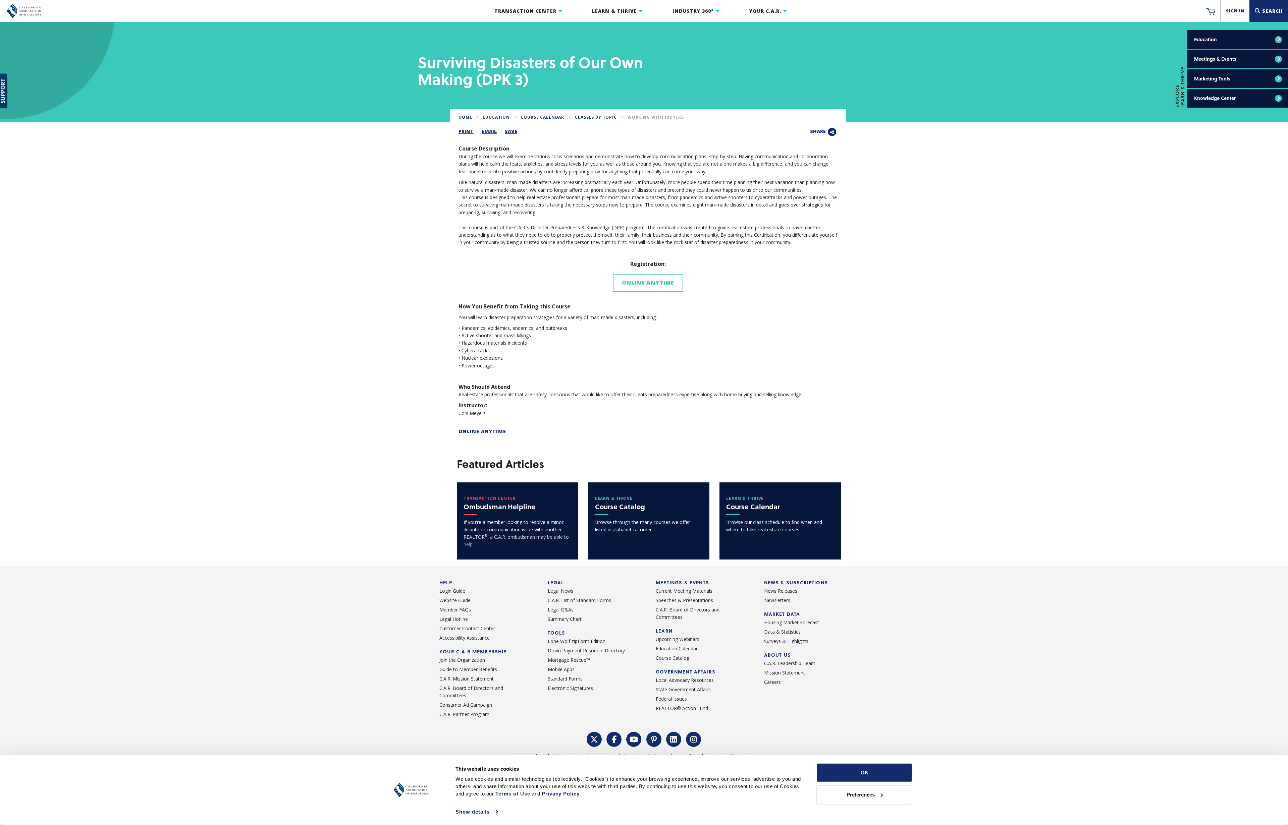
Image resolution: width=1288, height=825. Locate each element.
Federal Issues (671, 699)
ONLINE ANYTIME (482, 431)
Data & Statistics (782, 632)
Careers (772, 682)
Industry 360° (693, 11)
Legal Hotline (453, 619)
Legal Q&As (561, 609)
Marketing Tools (1212, 78)
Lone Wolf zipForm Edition (576, 641)
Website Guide (455, 600)
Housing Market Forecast (791, 622)
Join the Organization (462, 660)
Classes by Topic (596, 117)
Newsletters (777, 600)
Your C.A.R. (765, 11)
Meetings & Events (1215, 58)
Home (465, 117)
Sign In (1235, 11)
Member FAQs (455, 609)
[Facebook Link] (614, 738)
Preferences (861, 794)
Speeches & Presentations (684, 600)
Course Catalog (672, 658)
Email (489, 131)
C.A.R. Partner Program (464, 714)
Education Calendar (677, 648)
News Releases (780, 591)
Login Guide (452, 591)
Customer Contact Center (467, 628)
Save (511, 131)
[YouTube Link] (634, 738)
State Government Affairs (683, 689)
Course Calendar (542, 117)
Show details (472, 812)
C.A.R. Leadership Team (789, 663)
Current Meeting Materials (684, 591)
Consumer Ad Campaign (465, 705)
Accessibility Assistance (464, 638)
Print (466, 131)
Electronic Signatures (570, 688)
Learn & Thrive (614, 11)
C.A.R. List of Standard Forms (579, 600)
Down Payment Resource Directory (586, 650)
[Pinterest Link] (654, 738)
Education (1205, 39)
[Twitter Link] (594, 738)
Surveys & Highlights (786, 641)
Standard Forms (565, 678)
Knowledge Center (1215, 98)
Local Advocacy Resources (685, 680)
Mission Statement (784, 672)
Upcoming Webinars (677, 639)
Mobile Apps (561, 669)
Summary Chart (565, 619)
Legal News (560, 591)
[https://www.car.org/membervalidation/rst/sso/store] (1211, 11)
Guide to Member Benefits (468, 669)
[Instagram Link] (693, 738)
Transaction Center (525, 11)
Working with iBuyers (656, 117)
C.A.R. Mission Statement (466, 678)
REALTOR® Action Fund (682, 708)
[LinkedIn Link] (673, 738)
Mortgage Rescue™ (569, 660)
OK (864, 772)
